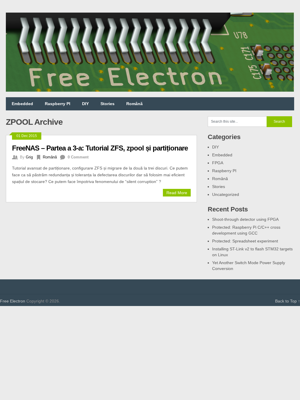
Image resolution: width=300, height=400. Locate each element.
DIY (85, 103)
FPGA (217, 162)
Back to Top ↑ (287, 301)
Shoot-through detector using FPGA (245, 219)
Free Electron (12, 301)
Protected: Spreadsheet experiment (245, 241)
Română (134, 103)
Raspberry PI (57, 103)
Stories (107, 103)
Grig (29, 157)
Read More (176, 192)
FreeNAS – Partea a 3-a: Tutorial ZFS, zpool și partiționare (100, 148)
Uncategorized (225, 194)
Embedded (22, 103)
